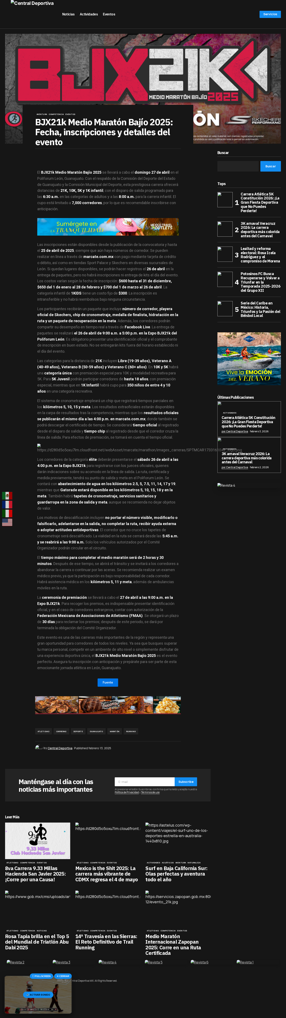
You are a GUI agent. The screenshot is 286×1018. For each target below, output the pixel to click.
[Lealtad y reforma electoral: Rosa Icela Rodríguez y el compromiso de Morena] (225, 254)
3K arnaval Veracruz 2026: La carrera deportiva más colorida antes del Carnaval (260, 229)
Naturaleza (194, 863)
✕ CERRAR (63, 976)
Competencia (56, 114)
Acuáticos (168, 863)
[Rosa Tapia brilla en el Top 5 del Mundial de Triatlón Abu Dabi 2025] (37, 909)
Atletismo (44, 731)
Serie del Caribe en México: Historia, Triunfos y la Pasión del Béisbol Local (260, 309)
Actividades (153, 863)
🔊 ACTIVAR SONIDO (38, 994)
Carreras (61, 731)
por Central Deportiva (235, 431)
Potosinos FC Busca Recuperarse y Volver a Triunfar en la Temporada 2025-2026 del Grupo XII (260, 282)
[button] (7, 14)
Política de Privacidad (127, 792)
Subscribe (185, 782)
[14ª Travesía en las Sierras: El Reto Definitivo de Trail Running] (108, 909)
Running (131, 731)
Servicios (270, 14)
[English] (7, 522)
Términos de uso (150, 792)
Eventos (70, 114)
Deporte (78, 731)
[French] (7, 504)
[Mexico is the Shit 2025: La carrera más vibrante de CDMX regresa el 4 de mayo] (108, 841)
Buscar (223, 153)
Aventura (42, 114)
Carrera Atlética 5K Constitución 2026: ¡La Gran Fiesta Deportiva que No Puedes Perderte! (260, 202)
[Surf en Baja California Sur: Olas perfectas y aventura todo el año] (178, 841)
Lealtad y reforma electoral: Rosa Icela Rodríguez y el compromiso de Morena (260, 255)
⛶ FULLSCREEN (41, 976)
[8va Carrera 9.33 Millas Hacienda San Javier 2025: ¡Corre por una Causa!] (37, 841)
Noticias (42, 931)
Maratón (114, 731)
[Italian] (7, 513)
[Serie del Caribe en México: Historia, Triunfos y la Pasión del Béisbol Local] (225, 308)
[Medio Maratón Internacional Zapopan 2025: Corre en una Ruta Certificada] (178, 909)
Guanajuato (96, 731)
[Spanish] (7, 495)
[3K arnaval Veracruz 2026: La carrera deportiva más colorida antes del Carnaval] (225, 229)
